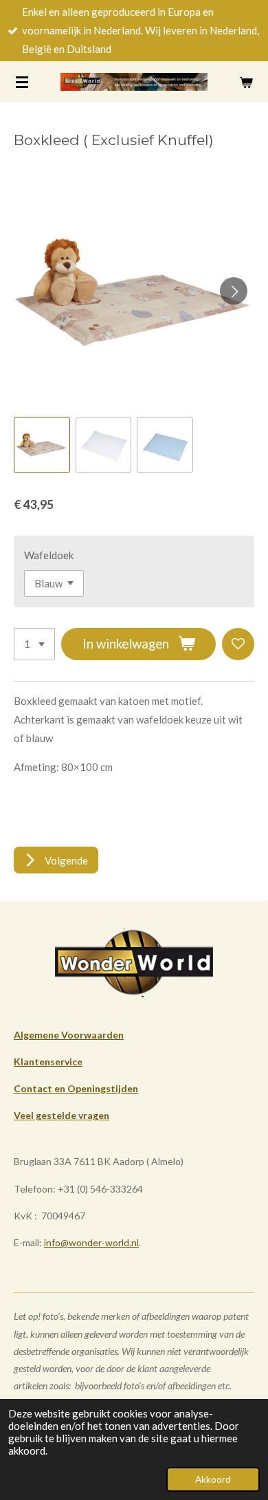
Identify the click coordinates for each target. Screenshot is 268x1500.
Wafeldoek (49, 555)
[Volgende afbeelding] (233, 291)
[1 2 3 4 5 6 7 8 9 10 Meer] (34, 644)
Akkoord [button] (213, 1479)
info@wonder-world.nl (91, 1242)
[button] (42, 445)
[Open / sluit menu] (22, 82)
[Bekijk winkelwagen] (246, 82)
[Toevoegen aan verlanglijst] (238, 644)
